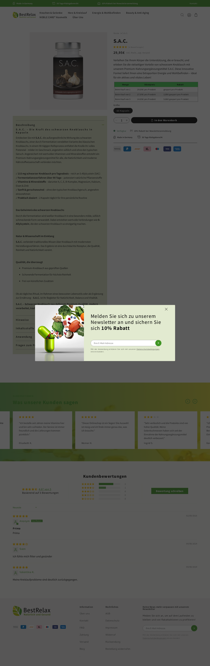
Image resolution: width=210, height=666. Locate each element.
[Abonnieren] (158, 343)
